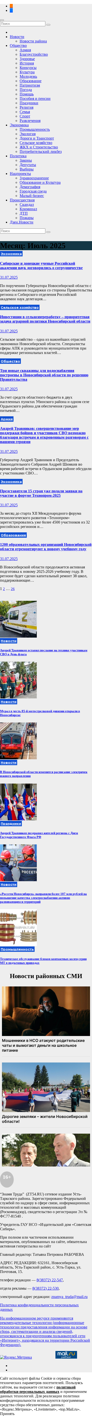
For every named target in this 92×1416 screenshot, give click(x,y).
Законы (26, 160)
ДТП (24, 213)
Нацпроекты (20, 173)
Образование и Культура (40, 182)
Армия (25, 50)
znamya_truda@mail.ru (69, 1297)
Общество (18, 45)
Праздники (29, 103)
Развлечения (30, 120)
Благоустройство (34, 54)
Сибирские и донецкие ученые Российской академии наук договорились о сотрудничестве (41, 265)
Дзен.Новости (21, 222)
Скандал (27, 204)
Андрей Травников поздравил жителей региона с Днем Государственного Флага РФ (39, 835)
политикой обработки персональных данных (38, 1389)
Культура (27, 72)
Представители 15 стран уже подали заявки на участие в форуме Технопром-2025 (41, 493)
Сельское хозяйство (36, 143)
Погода (26, 90)
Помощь (27, 94)
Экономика (19, 125)
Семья (25, 112)
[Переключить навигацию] (2, 20)
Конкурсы (28, 68)
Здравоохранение (34, 178)
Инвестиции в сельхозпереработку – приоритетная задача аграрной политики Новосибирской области (45, 319)
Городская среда (33, 191)
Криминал (28, 209)
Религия (26, 107)
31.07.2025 (9, 277)
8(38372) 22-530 (45, 1288)
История (27, 63)
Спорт (25, 116)
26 (13, 589)
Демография (30, 187)
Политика (18, 156)
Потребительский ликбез (41, 151)
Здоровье (27, 59)
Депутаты (28, 165)
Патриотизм (30, 85)
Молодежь (28, 76)
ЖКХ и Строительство (39, 147)
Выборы (27, 169)
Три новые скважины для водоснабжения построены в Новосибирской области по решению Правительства (44, 374)
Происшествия (22, 200)
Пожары (27, 218)
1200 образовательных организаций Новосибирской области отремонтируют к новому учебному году (46, 546)
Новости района (33, 41)
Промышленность (35, 129)
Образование (30, 81)
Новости (17, 37)
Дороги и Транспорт (37, 138)
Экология (28, 134)
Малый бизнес (32, 196)
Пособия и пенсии (35, 98)
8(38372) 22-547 (50, 1280)
